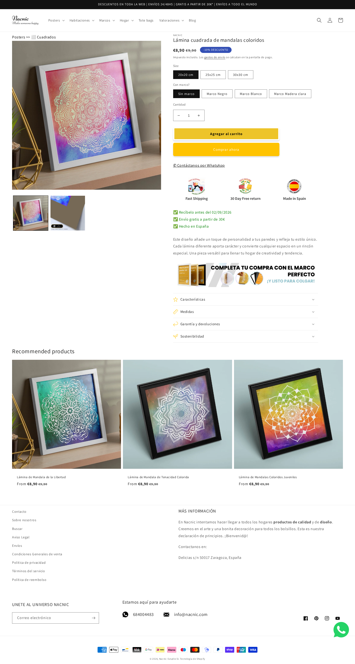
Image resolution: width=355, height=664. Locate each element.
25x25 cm (213, 74)
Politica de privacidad (29, 562)
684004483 (143, 614)
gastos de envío (215, 57)
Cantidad (179, 104)
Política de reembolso (29, 579)
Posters (18, 37)
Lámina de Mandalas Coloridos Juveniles (268, 477)
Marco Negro (217, 94)
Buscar (17, 529)
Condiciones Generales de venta (37, 554)
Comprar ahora (226, 149)
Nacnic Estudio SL (169, 658)
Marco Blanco (251, 94)
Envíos (17, 545)
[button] (56, 20)
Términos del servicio (28, 571)
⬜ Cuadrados (43, 37)
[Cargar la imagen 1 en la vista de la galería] (30, 213)
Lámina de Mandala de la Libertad (41, 477)
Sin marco (186, 94)
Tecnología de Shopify (192, 658)
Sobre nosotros (24, 520)
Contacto (19, 511)
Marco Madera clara (290, 94)
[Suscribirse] (93, 618)
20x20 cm (185, 74)
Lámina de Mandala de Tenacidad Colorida (158, 477)
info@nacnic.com (191, 614)
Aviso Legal (21, 537)
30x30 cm (240, 74)
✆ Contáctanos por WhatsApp (199, 165)
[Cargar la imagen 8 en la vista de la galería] (67, 213)
